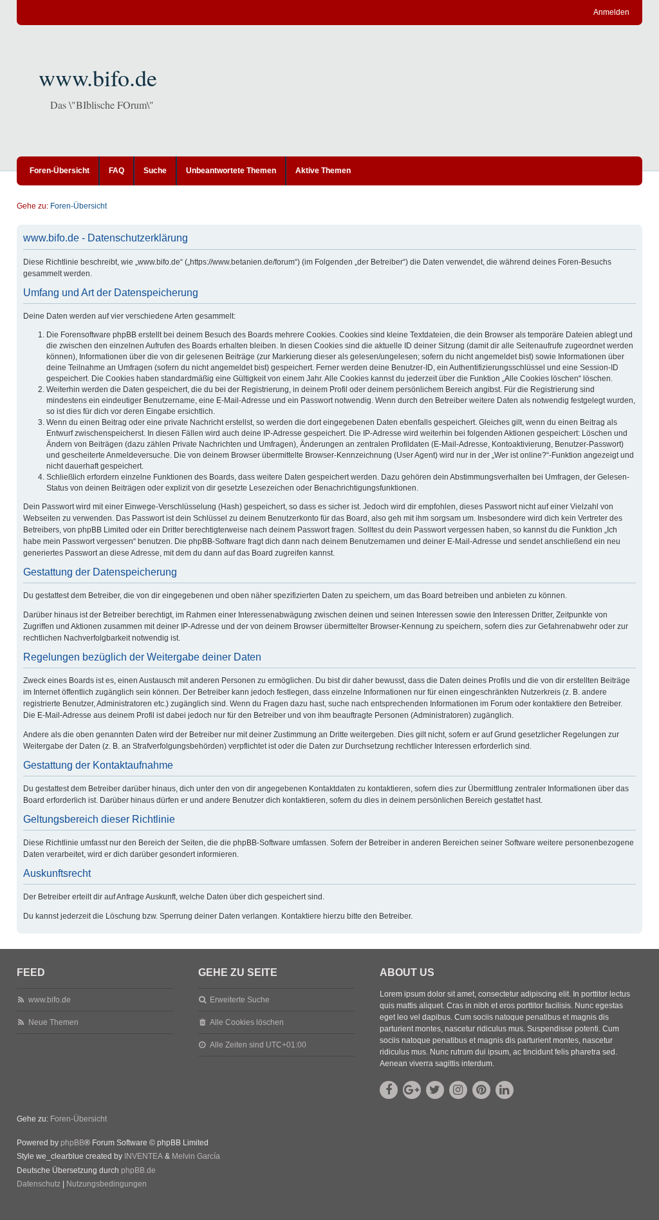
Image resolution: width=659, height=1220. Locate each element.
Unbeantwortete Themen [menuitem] (231, 170)
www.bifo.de (98, 77)
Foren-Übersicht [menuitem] (59, 170)
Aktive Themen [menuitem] (323, 170)
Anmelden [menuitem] (611, 12)
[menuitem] (38, 1185)
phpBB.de (138, 1170)
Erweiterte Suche (240, 999)
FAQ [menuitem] (116, 170)
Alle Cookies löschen (247, 1022)
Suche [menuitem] (155, 170)
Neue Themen (53, 1022)
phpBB (72, 1142)
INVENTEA (143, 1156)
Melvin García (196, 1156)
